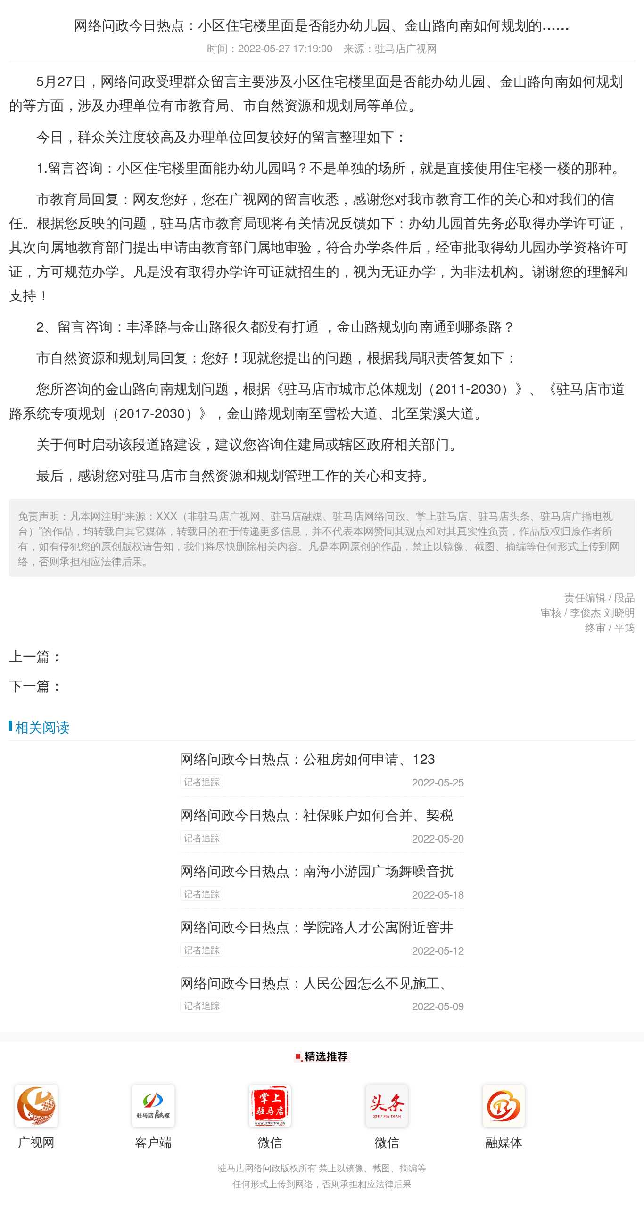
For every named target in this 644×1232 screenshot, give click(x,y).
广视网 (36, 1141)
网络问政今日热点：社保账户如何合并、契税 (317, 814)
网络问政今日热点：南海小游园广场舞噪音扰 (317, 870)
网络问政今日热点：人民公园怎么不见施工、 (317, 982)
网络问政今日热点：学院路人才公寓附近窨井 (317, 926)
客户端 (153, 1141)
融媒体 (504, 1141)
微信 (270, 1141)
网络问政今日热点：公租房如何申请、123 (307, 758)
